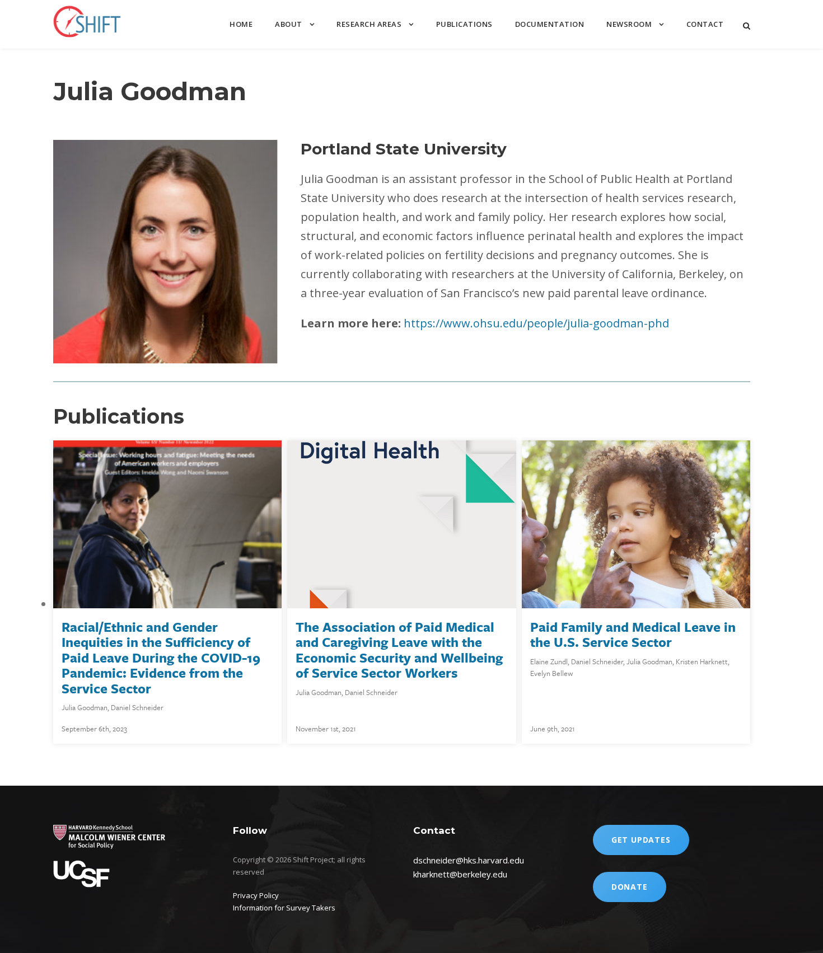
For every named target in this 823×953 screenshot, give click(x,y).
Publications (464, 24)
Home (241, 24)
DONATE (629, 886)
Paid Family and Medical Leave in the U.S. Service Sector (633, 634)
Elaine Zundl (549, 661)
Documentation (549, 24)
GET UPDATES (641, 839)
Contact (705, 24)
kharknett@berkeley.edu (460, 874)
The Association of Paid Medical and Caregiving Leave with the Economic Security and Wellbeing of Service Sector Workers (399, 650)
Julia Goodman (84, 707)
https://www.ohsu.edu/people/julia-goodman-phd (536, 323)
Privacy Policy (256, 895)
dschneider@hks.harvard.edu (468, 860)
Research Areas (368, 24)
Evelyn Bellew (551, 673)
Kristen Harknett (702, 661)
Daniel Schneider (137, 707)
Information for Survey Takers (284, 908)
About (288, 24)
